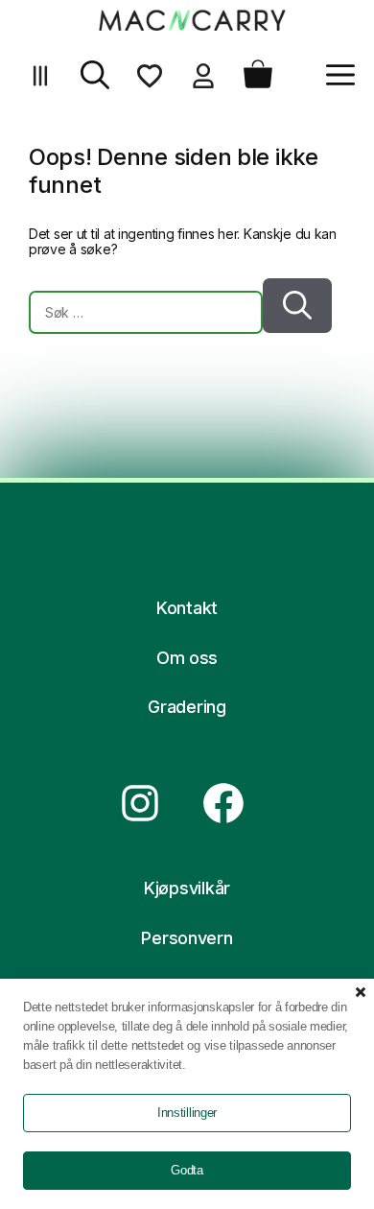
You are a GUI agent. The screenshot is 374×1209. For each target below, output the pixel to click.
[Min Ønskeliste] (149, 82)
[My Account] (203, 82)
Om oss (187, 658)
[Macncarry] (192, 20)
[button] (95, 82)
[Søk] (297, 305)
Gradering (186, 707)
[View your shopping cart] (258, 82)
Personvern (186, 938)
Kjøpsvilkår (187, 888)
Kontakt (187, 608)
